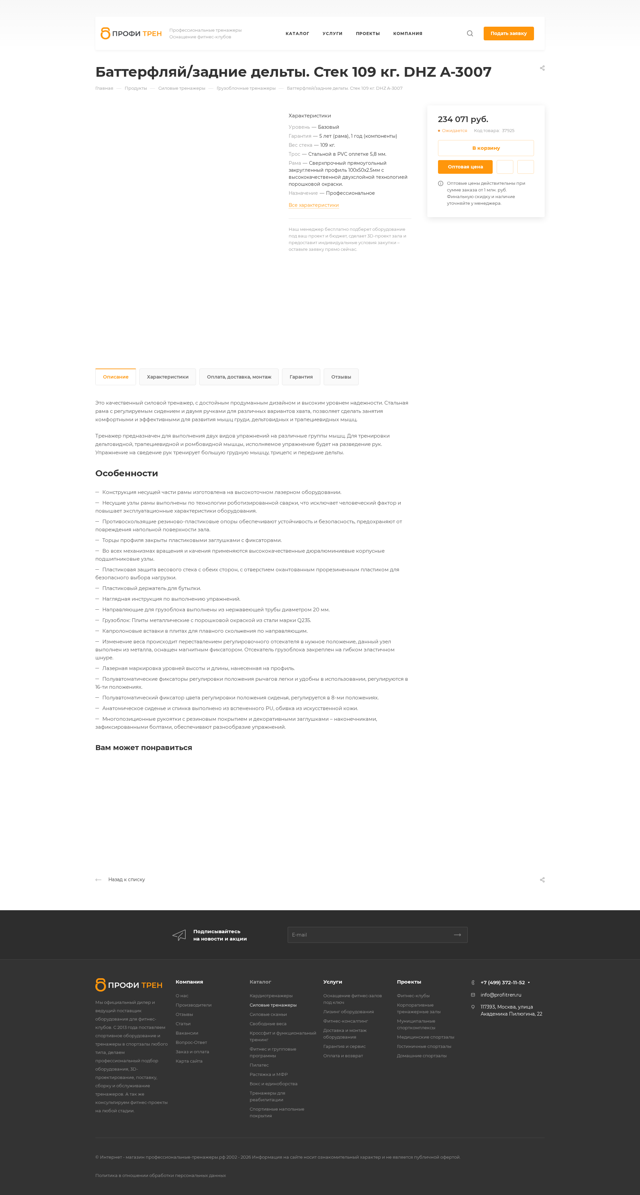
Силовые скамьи (268, 1014)
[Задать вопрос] (505, 167)
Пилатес (259, 1065)
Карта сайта (189, 1061)
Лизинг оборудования (348, 1011)
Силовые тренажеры (273, 1005)
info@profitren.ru (501, 995)
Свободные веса (268, 1023)
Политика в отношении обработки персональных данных (160, 1175)
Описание (116, 377)
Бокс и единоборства (274, 1083)
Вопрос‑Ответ (191, 1042)
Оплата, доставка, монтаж (239, 377)
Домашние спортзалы (422, 1055)
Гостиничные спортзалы (424, 1046)
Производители (194, 1005)
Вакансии (187, 1033)
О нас (182, 995)
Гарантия (301, 377)
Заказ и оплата (192, 1051)
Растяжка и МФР (269, 1074)
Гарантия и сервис (344, 1046)
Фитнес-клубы (413, 995)
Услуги (332, 982)
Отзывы (341, 377)
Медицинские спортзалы (425, 1037)
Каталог (260, 982)
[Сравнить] (525, 167)
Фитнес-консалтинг (345, 1021)
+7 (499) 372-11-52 (359, 8)
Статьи (183, 1023)
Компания (189, 982)
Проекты (409, 982)
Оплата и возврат (343, 1055)
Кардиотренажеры (271, 995)
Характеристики (168, 377)
